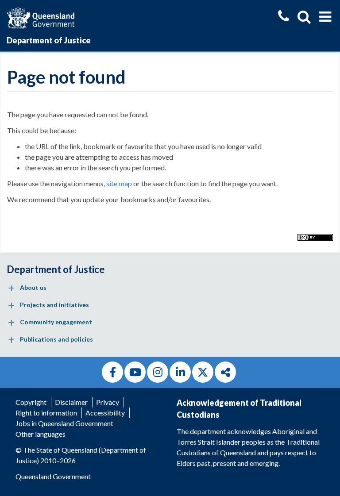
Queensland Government (53, 476)
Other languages (40, 434)
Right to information (46, 412)
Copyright (30, 402)
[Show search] (304, 17)
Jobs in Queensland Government (64, 423)
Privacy (107, 402)
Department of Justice (49, 40)
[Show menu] (325, 17)
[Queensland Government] (40, 17)
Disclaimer (71, 402)
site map (119, 183)
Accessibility (105, 412)
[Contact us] (283, 17)
